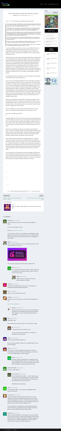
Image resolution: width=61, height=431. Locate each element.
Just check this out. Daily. (17, 230)
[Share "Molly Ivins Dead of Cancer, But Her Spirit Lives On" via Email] (26, 191)
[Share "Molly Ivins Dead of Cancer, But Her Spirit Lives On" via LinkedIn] (20, 191)
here (19, 369)
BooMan (48, 53)
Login (45, 4)
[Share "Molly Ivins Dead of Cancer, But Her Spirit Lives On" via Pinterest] (19, 191)
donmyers (9, 387)
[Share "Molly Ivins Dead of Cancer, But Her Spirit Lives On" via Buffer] (22, 191)
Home (41, 4)
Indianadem (14, 307)
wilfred (9, 348)
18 (28, 15)
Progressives (7, 171)
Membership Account (53, 4)
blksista (9, 318)
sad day (10, 21)
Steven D (19, 15)
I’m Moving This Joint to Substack (50, 33)
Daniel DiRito (10, 297)
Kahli (13, 267)
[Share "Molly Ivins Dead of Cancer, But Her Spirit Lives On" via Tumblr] (17, 191)
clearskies (48, 63)
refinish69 (17, 276)
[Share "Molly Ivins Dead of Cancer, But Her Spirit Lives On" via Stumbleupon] (24, 191)
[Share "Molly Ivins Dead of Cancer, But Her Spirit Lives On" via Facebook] (11, 191)
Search (46, 10)
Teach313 (13, 357)
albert (8, 291)
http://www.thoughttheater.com (14, 304)
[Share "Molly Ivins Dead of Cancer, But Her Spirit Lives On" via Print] (28, 191)
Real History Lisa (10, 220)
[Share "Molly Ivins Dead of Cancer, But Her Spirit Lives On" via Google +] (15, 191)
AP (12, 327)
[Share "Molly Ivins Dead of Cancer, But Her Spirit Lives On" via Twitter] (13, 191)
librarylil (48, 58)
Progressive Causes (7, 184)
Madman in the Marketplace (12, 367)
